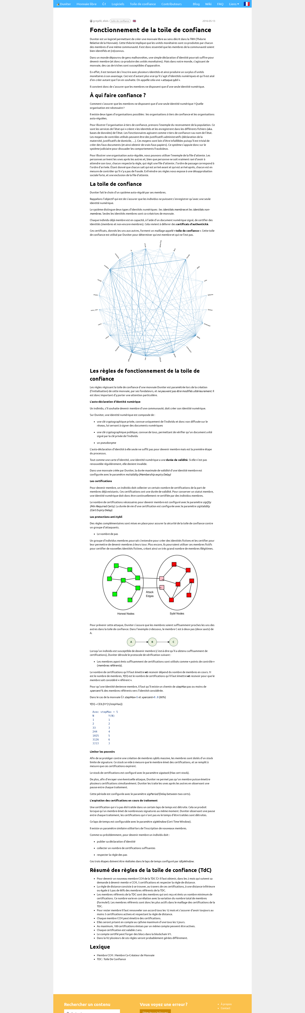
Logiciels (118, 4)
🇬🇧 (134, 20)
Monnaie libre (87, 4)
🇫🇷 (247, 4)
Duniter (65, 4)
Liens (233, 4)
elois (106, 20)
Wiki (208, 4)
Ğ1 (104, 4)
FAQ (220, 4)
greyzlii (97, 20)
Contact (225, 1008)
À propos (226, 1004)
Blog (196, 4)
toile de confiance (120, 20)
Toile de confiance (143, 4)
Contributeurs (172, 4)
